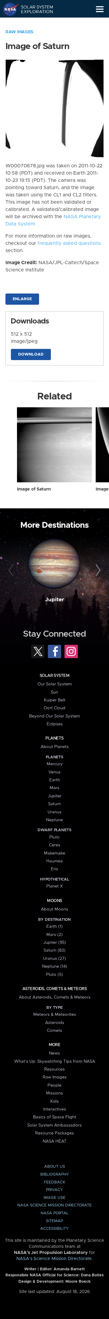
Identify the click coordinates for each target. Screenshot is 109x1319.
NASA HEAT (55, 1141)
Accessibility (54, 1229)
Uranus (54, 812)
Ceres (54, 845)
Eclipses (55, 724)
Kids (54, 1101)
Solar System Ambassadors (54, 1125)
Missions (54, 1093)
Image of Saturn (34, 489)
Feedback (54, 1182)
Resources (54, 1069)
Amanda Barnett (69, 1269)
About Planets (55, 747)
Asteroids (54, 1023)
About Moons (54, 909)
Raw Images (19, 32)
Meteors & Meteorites (54, 1014)
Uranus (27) (54, 958)
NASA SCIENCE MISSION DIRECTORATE (54, 1205)
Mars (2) (54, 935)
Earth (54, 780)
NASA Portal (54, 1213)
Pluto (54, 837)
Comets (54, 1031)
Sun (54, 692)
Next (97, 570)
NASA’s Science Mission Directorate (54, 1259)
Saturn (54, 804)
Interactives (54, 1109)
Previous (12, 570)
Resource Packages (54, 1133)
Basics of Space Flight (54, 1117)
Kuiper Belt (54, 700)
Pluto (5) (54, 975)
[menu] (100, 9)
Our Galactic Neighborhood (33, 23)
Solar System (54, 676)
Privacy (54, 1190)
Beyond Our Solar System (54, 716)
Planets (54, 738)
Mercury (55, 764)
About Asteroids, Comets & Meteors (55, 997)
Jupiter (54, 599)
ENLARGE (22, 299)
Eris (54, 869)
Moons (54, 901)
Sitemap (54, 1221)
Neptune (54, 820)
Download (31, 354)
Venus (54, 772)
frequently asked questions (69, 243)
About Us (54, 1167)
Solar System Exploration (33, 9)
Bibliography (54, 1174)
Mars (54, 788)
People (54, 1085)
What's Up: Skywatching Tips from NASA (54, 1061)
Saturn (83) (54, 950)
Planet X (54, 886)
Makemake (54, 853)
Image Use (54, 1198)
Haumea (54, 861)
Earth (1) (54, 926)
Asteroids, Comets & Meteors (54, 989)
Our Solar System (55, 684)
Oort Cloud (54, 708)
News (54, 1053)
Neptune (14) (54, 966)
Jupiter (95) (54, 942)
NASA (8, 9)
